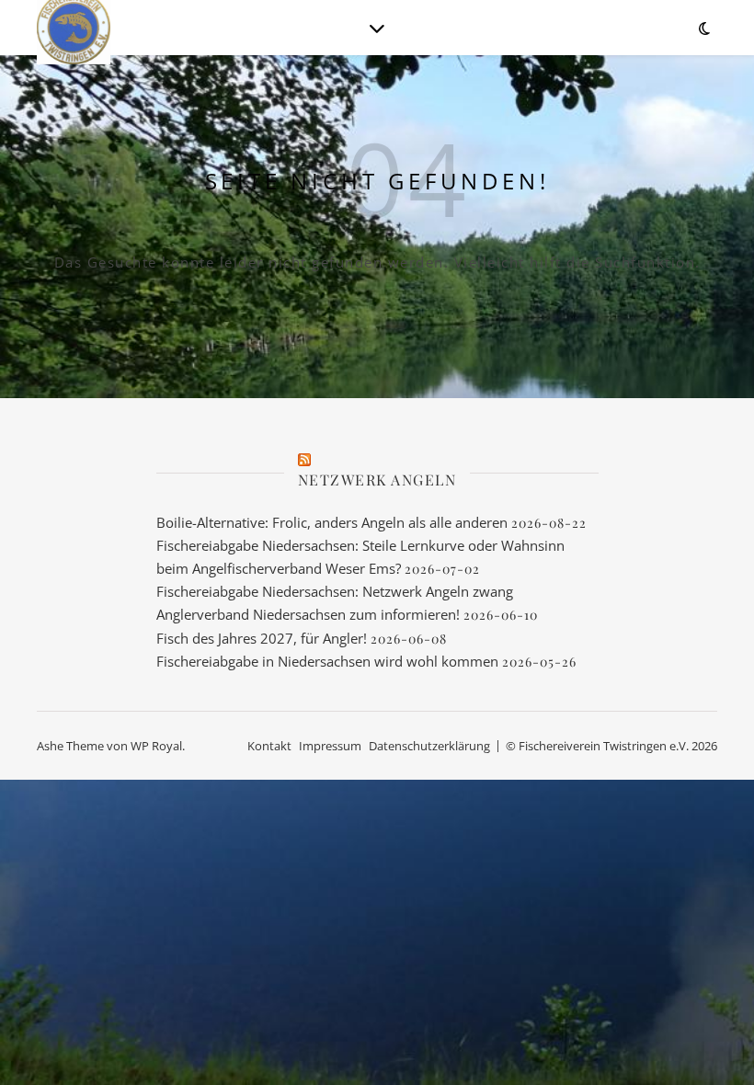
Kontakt (269, 745)
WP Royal (156, 745)
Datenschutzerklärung (429, 745)
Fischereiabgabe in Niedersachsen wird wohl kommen (327, 661)
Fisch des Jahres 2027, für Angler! (261, 638)
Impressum (330, 745)
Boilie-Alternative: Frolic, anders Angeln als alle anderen (332, 522)
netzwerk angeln (377, 479)
